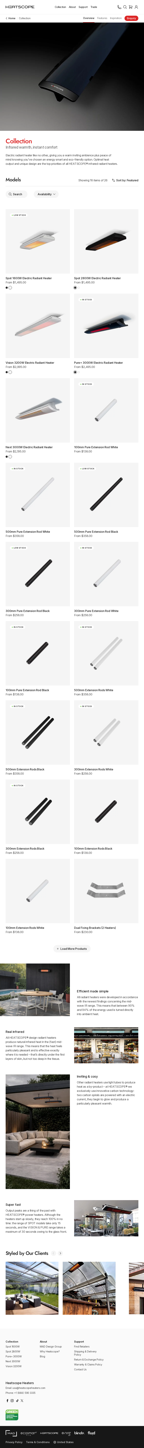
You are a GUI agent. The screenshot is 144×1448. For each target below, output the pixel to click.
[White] (10, 287)
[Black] (6, 287)
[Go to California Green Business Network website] (12, 1415)
